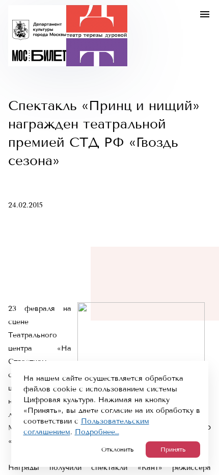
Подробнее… (97, 432)
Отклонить (117, 449)
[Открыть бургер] (204, 14)
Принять (172, 449)
